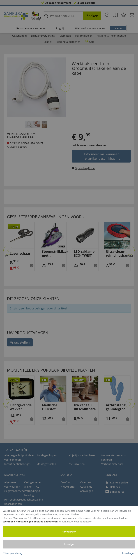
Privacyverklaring (12, 553)
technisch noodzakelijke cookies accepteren (30, 521)
